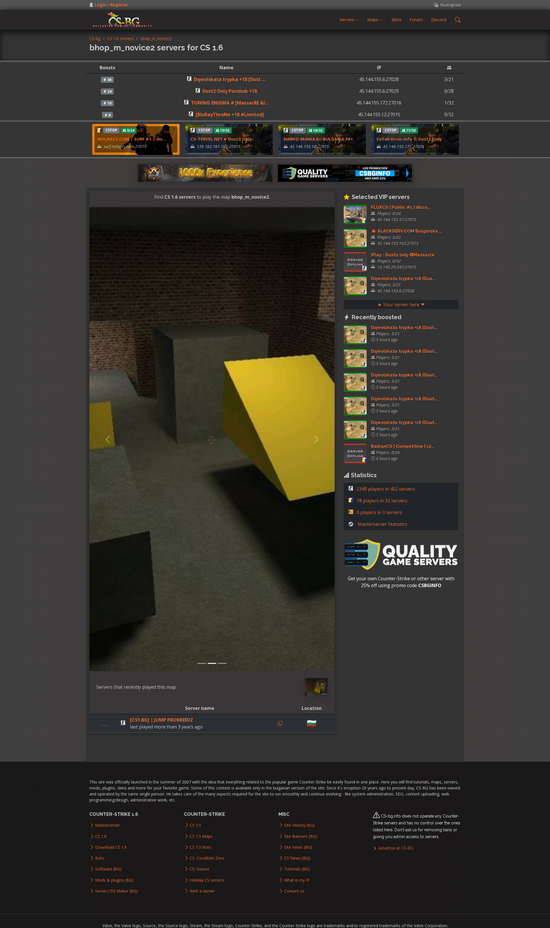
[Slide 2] (212, 663)
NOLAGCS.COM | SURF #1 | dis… (131, 139)
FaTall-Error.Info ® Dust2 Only (409, 139)
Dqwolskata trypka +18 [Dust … (230, 79)
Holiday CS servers (207, 880)
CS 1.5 (195, 825)
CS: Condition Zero (207, 858)
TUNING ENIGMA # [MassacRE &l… (230, 103)
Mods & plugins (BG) (114, 880)
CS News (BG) (297, 858)
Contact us (294, 891)
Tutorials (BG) (297, 869)
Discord (438, 20)
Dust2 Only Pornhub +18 (230, 91)
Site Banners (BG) (300, 836)
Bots (99, 858)
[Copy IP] (280, 723)
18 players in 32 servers (381, 500)
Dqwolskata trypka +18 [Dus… (403, 278)
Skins (396, 20)
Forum (416, 20)
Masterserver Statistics (382, 524)
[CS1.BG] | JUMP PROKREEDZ (161, 720)
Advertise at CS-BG (395, 848)
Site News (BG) (298, 847)
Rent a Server (202, 891)
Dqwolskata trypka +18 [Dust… (404, 327)
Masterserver (107, 825)
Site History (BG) (299, 825)
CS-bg (94, 38)
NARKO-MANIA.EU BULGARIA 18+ (318, 139)
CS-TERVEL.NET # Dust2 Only (221, 139)
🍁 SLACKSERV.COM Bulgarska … (406, 231)
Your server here (401, 304)
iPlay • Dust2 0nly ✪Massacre (403, 254)
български (449, 5)
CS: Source (199, 869)
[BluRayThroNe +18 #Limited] (230, 114)
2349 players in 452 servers (385, 489)
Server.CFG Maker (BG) (116, 891)
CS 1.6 (101, 836)
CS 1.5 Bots (200, 847)
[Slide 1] (201, 663)
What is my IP (297, 880)
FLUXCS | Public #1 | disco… (400, 207)
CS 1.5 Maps (201, 836)
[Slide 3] (222, 663)
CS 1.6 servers (120, 38)
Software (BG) (108, 869)
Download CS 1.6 (111, 847)
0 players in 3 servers (378, 512)
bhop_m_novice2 (156, 38)
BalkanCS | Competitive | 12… (402, 446)
